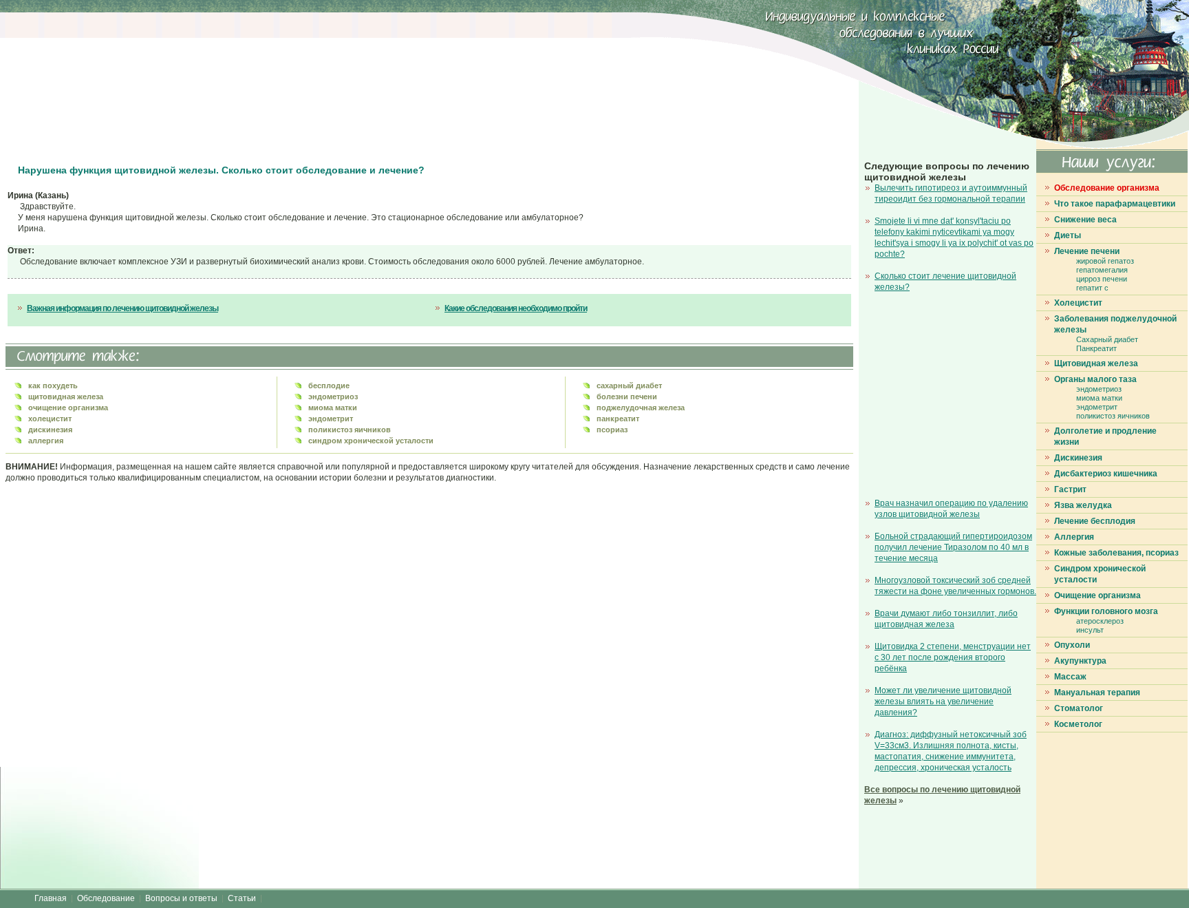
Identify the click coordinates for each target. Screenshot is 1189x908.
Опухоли (1072, 645)
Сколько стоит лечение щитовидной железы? (945, 281)
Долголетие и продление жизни (1105, 436)
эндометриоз (1099, 389)
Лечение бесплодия (1094, 521)
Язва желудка (1083, 505)
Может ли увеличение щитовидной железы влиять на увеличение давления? (943, 701)
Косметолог (1078, 724)
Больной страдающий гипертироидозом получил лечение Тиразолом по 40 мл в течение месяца (953, 547)
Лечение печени (1087, 251)
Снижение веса (1085, 219)
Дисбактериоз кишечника (1105, 473)
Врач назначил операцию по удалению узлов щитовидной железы (951, 508)
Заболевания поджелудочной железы (1115, 324)
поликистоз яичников (1113, 416)
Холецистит (1078, 303)
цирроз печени (1101, 279)
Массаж (1070, 677)
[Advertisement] (258, 83)
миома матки (1099, 398)
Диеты (1067, 235)
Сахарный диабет (1107, 339)
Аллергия (1074, 537)
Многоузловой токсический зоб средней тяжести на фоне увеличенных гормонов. (955, 586)
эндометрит (1096, 407)
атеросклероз (1100, 621)
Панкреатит (1096, 348)
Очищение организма (1097, 595)
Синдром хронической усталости (1100, 574)
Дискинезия (1078, 458)
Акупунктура (1080, 661)
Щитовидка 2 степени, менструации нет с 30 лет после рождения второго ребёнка (953, 657)
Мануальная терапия (1097, 692)
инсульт (1090, 630)
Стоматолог (1078, 708)
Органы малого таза (1095, 379)
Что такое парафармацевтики (1114, 204)
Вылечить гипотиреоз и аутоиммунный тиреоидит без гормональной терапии (951, 193)
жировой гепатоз (1105, 261)
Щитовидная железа (1096, 363)
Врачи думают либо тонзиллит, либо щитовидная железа (946, 619)
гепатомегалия (1102, 270)
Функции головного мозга (1106, 611)
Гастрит (1070, 489)
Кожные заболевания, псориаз (1116, 553)
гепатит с (1092, 288)
